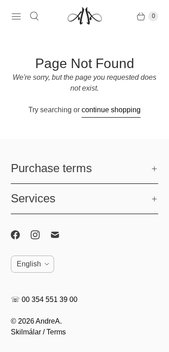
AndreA (48, 321)
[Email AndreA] (60, 235)
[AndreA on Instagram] (40, 235)
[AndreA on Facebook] (21, 235)
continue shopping (111, 110)
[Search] (34, 16)
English (29, 264)
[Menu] (16, 16)
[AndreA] (85, 16)
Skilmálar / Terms (38, 332)
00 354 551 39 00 (50, 299)
